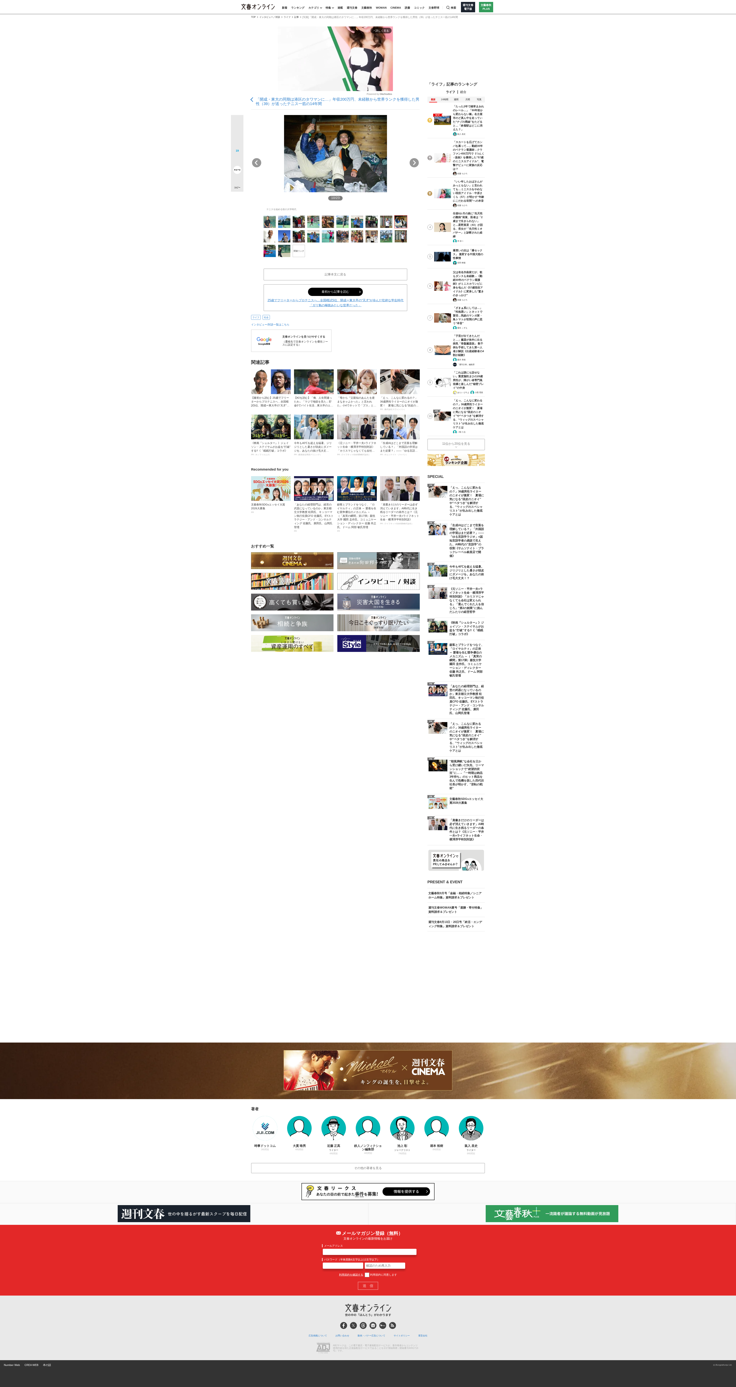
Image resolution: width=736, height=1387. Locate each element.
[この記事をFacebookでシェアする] (237, 134)
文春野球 (434, 7)
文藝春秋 (366, 7)
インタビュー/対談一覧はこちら (270, 324)
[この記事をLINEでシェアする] (237, 159)
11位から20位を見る (456, 443)
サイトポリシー (402, 1335)
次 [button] (414, 162)
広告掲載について (318, 1335)
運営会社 (422, 1335)
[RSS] (392, 1325)
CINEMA (395, 7)
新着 (284, 7)
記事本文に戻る (335, 274)
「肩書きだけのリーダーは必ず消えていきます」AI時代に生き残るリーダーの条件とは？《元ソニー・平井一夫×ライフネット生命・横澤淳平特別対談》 (399, 514)
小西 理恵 (479, 392)
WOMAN (381, 7)
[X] (353, 1325)
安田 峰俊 (461, 263)
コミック (419, 7)
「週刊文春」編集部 (466, 364)
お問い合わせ (342, 1335)
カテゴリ (313, 7)
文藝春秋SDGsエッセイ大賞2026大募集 (268, 508)
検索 (453, 7)
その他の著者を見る (368, 1168)
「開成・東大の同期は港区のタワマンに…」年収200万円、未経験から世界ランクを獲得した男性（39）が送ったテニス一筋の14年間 (337, 101)
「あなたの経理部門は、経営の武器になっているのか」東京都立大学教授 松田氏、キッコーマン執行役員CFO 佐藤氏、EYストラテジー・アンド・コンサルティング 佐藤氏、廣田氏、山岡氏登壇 (314, 517)
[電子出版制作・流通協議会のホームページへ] (323, 1348)
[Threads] (363, 1325)
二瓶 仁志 (461, 432)
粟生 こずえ (462, 328)
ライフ (287, 17)
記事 (296, 17)
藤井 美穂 (461, 360)
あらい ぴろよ (463, 392)
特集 (328, 7)
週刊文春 (352, 7)
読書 (407, 7)
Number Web (12, 1364)
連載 (340, 7)
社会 (266, 317)
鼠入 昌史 (461, 134)
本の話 (47, 1364)
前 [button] (256, 162)
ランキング (298, 7)
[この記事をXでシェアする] (237, 122)
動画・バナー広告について (371, 1335)
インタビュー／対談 (269, 17)
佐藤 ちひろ (462, 174)
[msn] (382, 1325)
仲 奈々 (460, 241)
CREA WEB (31, 1364)
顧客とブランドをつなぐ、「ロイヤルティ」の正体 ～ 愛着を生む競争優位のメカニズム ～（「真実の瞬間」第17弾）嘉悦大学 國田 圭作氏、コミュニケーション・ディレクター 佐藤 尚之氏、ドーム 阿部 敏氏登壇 (356, 517)
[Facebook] (343, 1325)
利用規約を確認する (351, 1274)
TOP (253, 17)
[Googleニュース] (373, 1325)
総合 (463, 92)
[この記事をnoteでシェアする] (237, 170)
